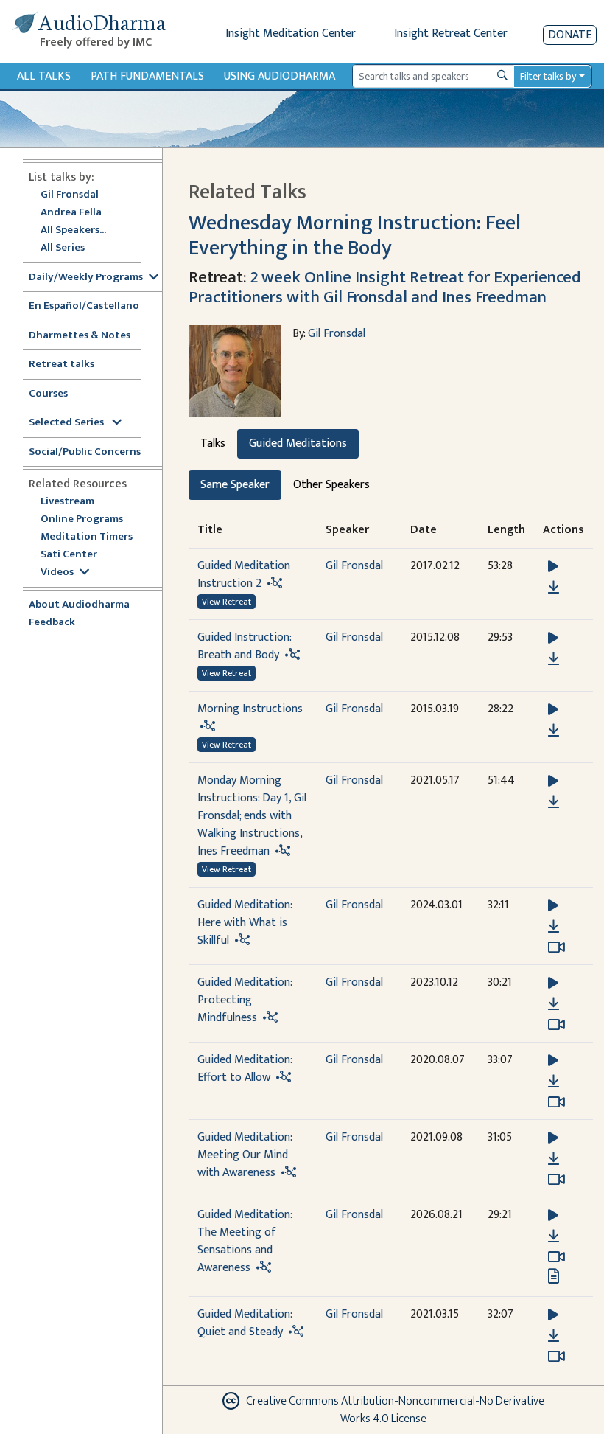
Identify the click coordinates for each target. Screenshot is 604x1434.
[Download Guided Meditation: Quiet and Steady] (553, 1336)
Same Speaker (235, 485)
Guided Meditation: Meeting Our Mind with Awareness (244, 1155)
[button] (553, 567)
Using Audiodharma (279, 76)
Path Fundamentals (147, 76)
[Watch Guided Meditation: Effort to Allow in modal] (556, 1102)
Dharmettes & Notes (79, 335)
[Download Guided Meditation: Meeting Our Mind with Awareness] (553, 1159)
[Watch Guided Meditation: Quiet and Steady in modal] (556, 1356)
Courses (48, 394)
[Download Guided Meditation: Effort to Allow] (553, 1082)
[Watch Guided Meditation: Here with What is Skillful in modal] (556, 947)
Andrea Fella (71, 212)
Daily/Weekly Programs (86, 277)
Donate (569, 35)
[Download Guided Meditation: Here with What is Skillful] (553, 927)
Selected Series (67, 422)
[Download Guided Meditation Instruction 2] (553, 588)
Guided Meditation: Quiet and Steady (244, 1323)
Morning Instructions (250, 709)
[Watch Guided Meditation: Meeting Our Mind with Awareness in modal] (556, 1179)
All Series (63, 248)
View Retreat (226, 601)
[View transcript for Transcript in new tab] (553, 1276)
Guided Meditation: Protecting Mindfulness (244, 1000)
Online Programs (82, 519)
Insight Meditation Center (290, 33)
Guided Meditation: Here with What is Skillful (244, 922)
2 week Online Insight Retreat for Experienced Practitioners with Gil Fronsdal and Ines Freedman (385, 287)
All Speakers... (73, 230)
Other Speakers (331, 485)
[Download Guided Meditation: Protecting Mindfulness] (553, 1004)
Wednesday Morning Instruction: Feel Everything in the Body (355, 235)
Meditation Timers (87, 537)
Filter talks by (548, 76)
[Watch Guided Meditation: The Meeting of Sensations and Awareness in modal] (556, 1257)
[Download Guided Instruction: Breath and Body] (553, 659)
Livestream (67, 501)
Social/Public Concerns (85, 452)
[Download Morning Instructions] (553, 731)
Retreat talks (61, 364)
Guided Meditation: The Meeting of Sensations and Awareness (244, 1241)
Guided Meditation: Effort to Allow (244, 1068)
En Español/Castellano (84, 306)
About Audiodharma (79, 604)
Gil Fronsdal (70, 195)
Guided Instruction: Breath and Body (244, 646)
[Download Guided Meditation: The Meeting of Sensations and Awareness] (553, 1236)
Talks (212, 443)
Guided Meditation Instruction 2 (243, 575)
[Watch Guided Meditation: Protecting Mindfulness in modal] (556, 1025)
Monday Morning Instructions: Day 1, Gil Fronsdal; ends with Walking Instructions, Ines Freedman (251, 815)
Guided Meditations (298, 443)
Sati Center (69, 554)
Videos (57, 572)
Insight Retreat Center (451, 33)
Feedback (52, 622)
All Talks (44, 76)
